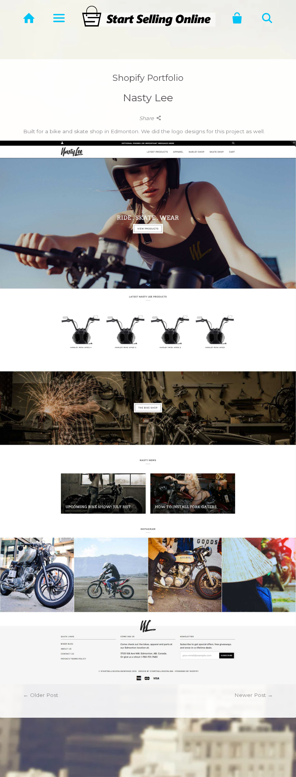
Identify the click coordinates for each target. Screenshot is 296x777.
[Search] (267, 18)
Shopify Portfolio (148, 77)
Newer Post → (253, 695)
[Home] (29, 18)
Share (147, 118)
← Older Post (40, 695)
